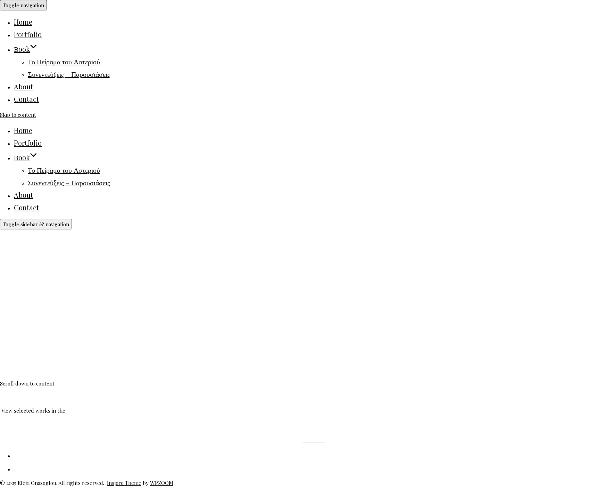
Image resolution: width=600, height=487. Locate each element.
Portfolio (28, 34)
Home (23, 21)
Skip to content (18, 114)
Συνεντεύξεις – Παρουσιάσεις (69, 74)
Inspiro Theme (124, 482)
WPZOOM (161, 482)
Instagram (287, 440)
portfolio (77, 410)
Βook (22, 49)
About (23, 86)
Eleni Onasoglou (71, 343)
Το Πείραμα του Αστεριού (64, 61)
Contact (26, 99)
